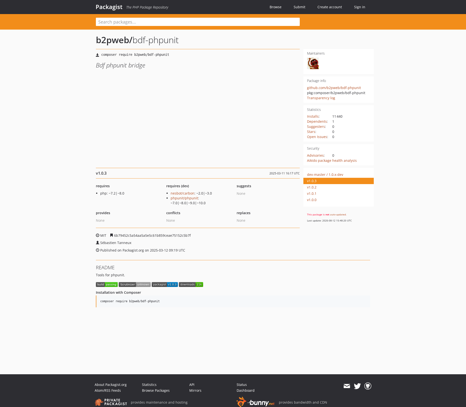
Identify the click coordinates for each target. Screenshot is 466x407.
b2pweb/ (114, 40)
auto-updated (338, 214)
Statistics (149, 384)
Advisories (315, 155)
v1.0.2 (311, 187)
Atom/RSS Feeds (108, 390)
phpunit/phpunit (184, 198)
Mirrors (195, 390)
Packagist (109, 7)
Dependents (317, 121)
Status (242, 384)
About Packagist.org (111, 384)
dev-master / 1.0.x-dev (325, 174)
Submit (299, 7)
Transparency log (321, 98)
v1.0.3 (311, 181)
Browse (276, 7)
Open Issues (317, 136)
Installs (313, 116)
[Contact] (346, 386)
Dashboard (246, 390)
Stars (311, 131)
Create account (329, 7)
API (191, 384)
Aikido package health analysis (332, 160)
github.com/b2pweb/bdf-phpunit (334, 87)
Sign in (359, 7)
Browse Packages (156, 390)
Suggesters (316, 126)
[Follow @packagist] (357, 386)
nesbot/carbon (182, 193)
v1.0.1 (311, 193)
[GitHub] (367, 386)
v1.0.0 (311, 199)
